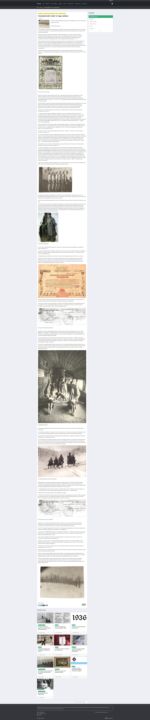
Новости (47, 3)
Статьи (64, 3)
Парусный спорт (93, 23)
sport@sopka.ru (41, 712)
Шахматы (91, 28)
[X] (43, 605)
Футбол (91, 26)
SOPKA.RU (39, 3)
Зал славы (84, 3)
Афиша (60, 3)
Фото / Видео (54, 3)
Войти (111, 0)
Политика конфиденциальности (101, 712)
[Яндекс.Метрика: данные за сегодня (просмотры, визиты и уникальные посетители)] (109, 718)
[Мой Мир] (47, 605)
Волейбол (92, 19)
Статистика (77, 3)
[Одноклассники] (45, 605)
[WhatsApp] (40, 605)
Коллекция (70, 3)
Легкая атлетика (93, 21)
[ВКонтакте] (42, 605)
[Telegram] (38, 605)
